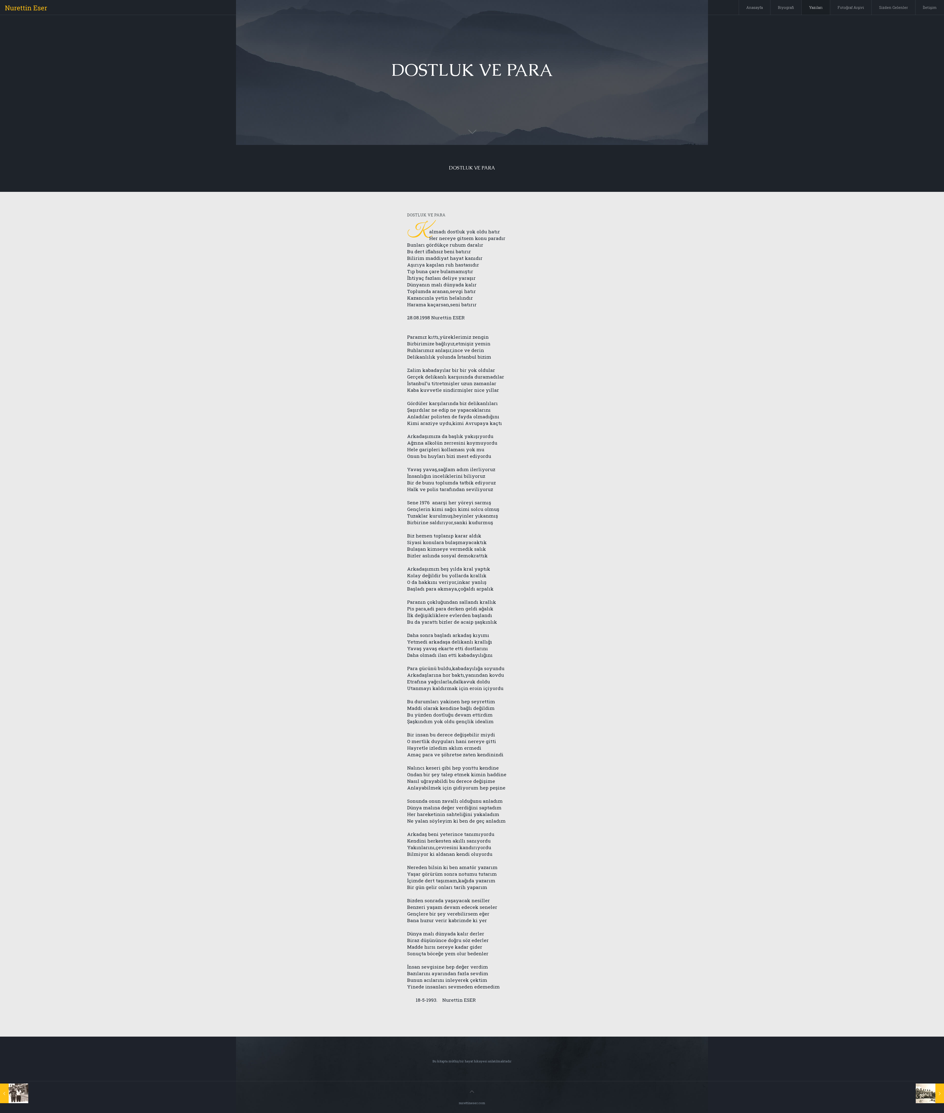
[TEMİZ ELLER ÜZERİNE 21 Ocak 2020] (14, 1093)
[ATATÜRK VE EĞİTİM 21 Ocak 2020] (930, 1093)
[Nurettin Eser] (26, 7)
